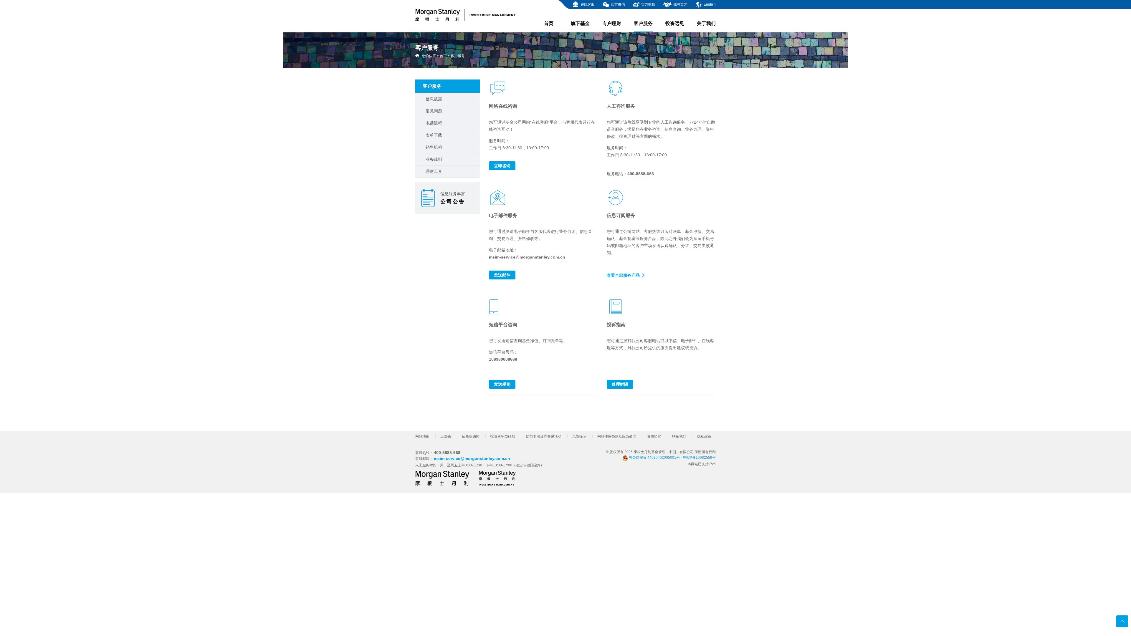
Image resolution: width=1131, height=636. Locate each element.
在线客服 (587, 4)
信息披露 (434, 99)
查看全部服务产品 (623, 275)
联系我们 (679, 436)
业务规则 (434, 159)
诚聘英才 (679, 4)
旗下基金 (580, 23)
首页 (548, 23)
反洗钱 (445, 436)
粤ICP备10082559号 (699, 458)
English (709, 4)
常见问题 (434, 111)
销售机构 (434, 147)
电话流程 (434, 123)
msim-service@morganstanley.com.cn (472, 458)
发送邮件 (502, 275)
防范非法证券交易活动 (543, 436)
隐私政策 (704, 436)
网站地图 (422, 436)
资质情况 (654, 436)
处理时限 (620, 384)
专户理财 (611, 23)
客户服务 (643, 23)
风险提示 (579, 436)
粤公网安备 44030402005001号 (654, 458)
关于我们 (706, 23)
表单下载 (434, 135)
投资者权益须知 (502, 436)
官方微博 (647, 4)
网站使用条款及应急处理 (616, 436)
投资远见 (674, 23)
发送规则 (502, 384)
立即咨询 (502, 165)
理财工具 (434, 171)
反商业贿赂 (470, 436)
